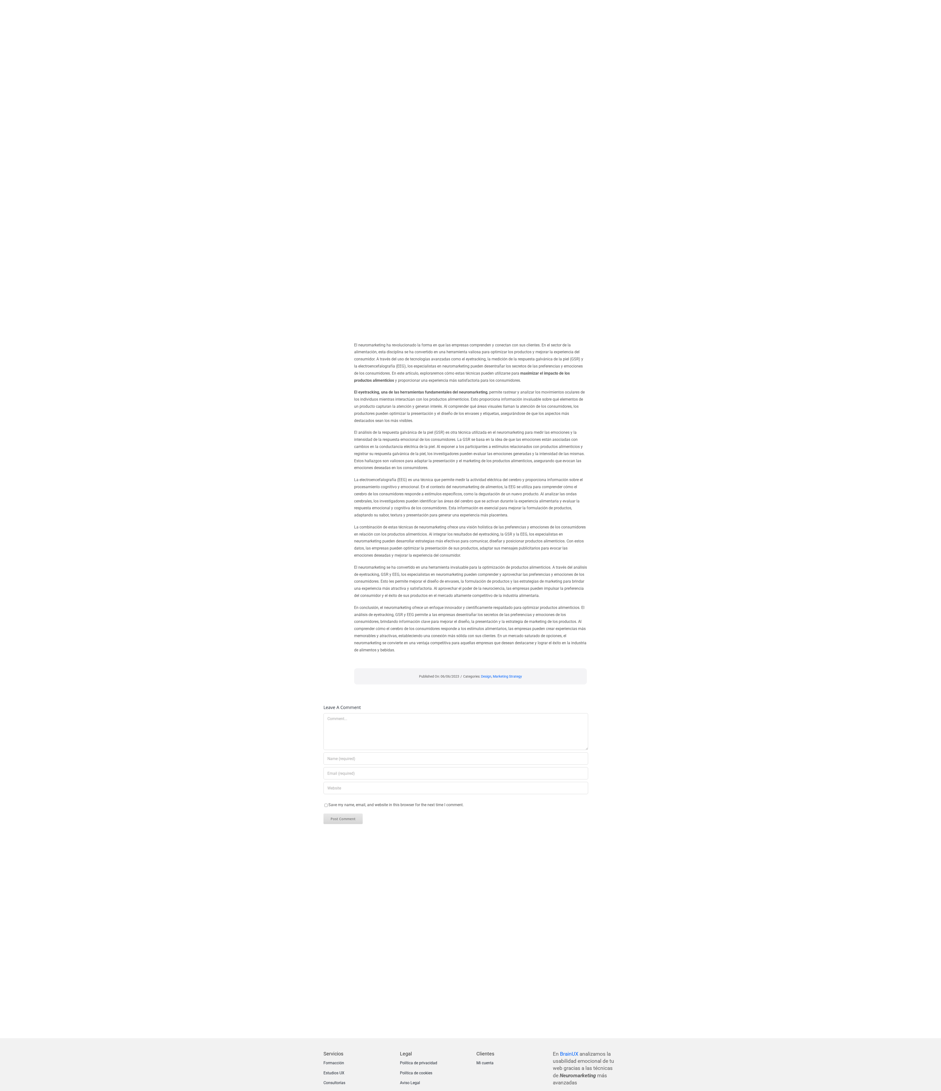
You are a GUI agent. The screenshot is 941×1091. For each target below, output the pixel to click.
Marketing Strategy (507, 676)
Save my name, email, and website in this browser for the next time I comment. (396, 804)
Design (486, 676)
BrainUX (569, 1054)
